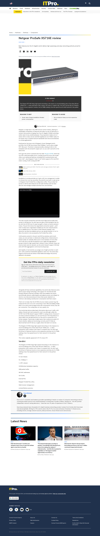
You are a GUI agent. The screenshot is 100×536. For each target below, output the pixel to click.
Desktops (25, 32)
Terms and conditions (78, 517)
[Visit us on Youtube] (21, 509)
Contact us (54, 517)
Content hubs (51, 8)
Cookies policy (55, 520)
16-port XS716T (49, 153)
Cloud (21, 8)
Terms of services (40, 276)
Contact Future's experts (15, 517)
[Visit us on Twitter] (16, 509)
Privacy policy (12, 520)
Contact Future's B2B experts (58, 523)
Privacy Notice (31, 277)
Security (43, 8)
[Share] (20, 51)
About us (32, 517)
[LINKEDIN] (25, 396)
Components (34, 32)
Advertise (59, 8)
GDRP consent (13, 523)
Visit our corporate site (59, 493)
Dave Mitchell (42, 126)
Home (11, 32)
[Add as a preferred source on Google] (14, 498)
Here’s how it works (56, 56)
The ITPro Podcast (67, 11)
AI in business (45, 11)
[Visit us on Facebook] (11, 509)
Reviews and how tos (56, 11)
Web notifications (34, 520)
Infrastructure (35, 8)
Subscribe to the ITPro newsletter (31, 11)
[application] (39, 203)
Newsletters (75, 520)
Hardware (27, 8)
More (65, 8)
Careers (32, 523)
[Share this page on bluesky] (31, 51)
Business (15, 8)
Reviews (64, 126)
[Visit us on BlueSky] (27, 509)
